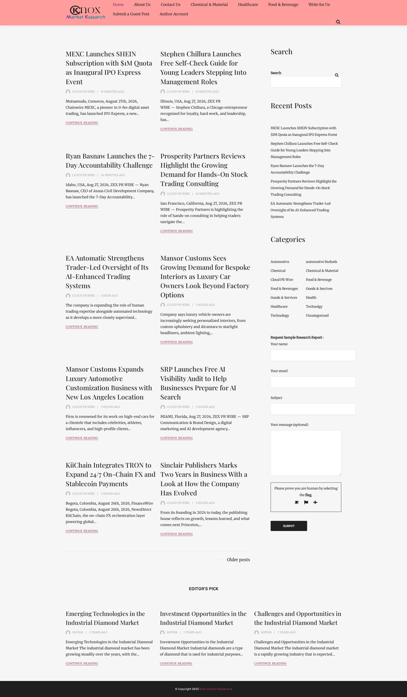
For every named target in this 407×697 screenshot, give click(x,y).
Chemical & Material (209, 4)
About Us (142, 4)
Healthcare (248, 4)
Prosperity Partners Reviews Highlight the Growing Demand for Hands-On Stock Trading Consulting (304, 188)
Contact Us (170, 4)
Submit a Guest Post (131, 14)
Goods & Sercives (319, 288)
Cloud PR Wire (83, 91)
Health (311, 297)
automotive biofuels (321, 262)
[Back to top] (402, 692)
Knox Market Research (214, 689)
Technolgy (314, 306)
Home (118, 4)
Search (276, 73)
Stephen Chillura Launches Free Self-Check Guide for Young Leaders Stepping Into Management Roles (304, 150)
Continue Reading (82, 122)
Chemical (278, 271)
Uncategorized (317, 315)
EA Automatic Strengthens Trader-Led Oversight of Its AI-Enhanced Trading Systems (300, 210)
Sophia (77, 632)
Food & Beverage (283, 4)
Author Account (174, 14)
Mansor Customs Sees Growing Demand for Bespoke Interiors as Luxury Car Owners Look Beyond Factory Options (205, 276)
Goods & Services (284, 297)
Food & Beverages (284, 288)
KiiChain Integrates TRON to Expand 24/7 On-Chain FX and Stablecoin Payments (110, 474)
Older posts (238, 559)
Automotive (280, 262)
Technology (280, 315)
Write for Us (319, 4)
